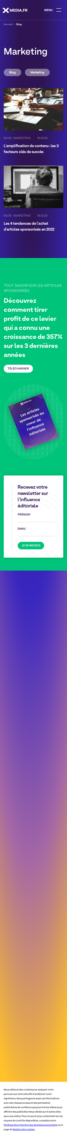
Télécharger (18, 368)
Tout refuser (33, 1139)
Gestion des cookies (24, 1129)
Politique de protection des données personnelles (30, 1125)
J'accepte (11, 1139)
